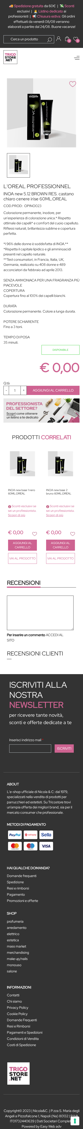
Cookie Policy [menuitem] (17, 1014)
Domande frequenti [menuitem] (21, 876)
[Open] (77, 58)
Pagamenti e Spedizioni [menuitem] (24, 1032)
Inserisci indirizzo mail (26, 740)
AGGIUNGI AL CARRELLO (53, 390)
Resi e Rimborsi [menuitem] (18, 1026)
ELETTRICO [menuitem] (13, 934)
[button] (49, 39)
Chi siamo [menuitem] (14, 1001)
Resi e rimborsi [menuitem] (18, 888)
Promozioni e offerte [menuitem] (22, 900)
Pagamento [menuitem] (16, 894)
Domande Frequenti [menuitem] (22, 1020)
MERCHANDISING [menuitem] (18, 952)
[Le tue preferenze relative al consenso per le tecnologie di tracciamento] (75, 1121)
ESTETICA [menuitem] (13, 940)
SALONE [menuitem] (12, 971)
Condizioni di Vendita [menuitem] (23, 1038)
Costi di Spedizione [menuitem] (21, 1045)
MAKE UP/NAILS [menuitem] (17, 958)
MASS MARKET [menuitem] (16, 946)
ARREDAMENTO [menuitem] (17, 927)
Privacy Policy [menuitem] (17, 1007)
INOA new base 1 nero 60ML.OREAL (21, 491)
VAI (22, 558)
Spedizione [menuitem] (15, 882)
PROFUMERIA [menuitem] (15, 921)
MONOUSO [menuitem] (14, 965)
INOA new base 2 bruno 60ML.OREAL (58, 491)
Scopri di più (16, 515)
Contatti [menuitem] (13, 995)
